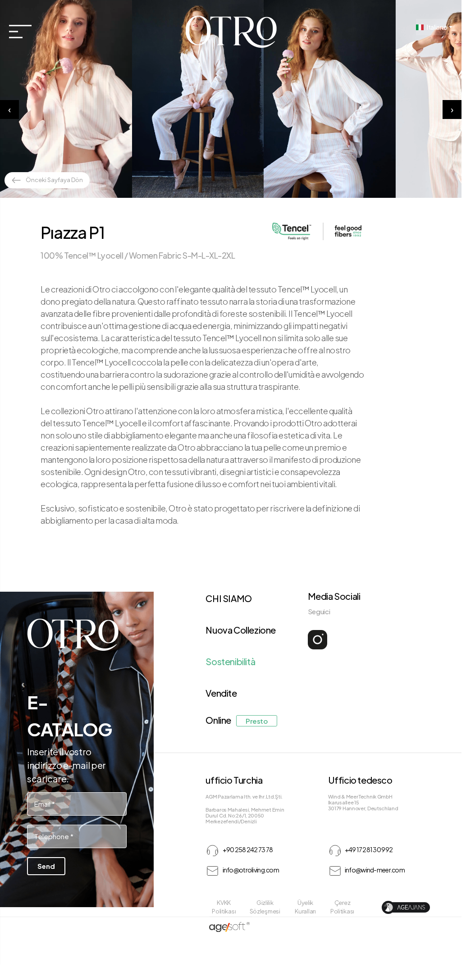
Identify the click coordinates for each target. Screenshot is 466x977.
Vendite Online (236, 706)
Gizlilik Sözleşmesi (265, 907)
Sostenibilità (230, 661)
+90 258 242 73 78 (247, 849)
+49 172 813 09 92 (368, 849)
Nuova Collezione (241, 629)
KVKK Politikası (224, 907)
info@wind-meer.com (375, 870)
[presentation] (9, 109)
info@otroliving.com (251, 870)
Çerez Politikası (342, 907)
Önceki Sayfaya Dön (54, 179)
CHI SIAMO (228, 598)
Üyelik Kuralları (305, 907)
